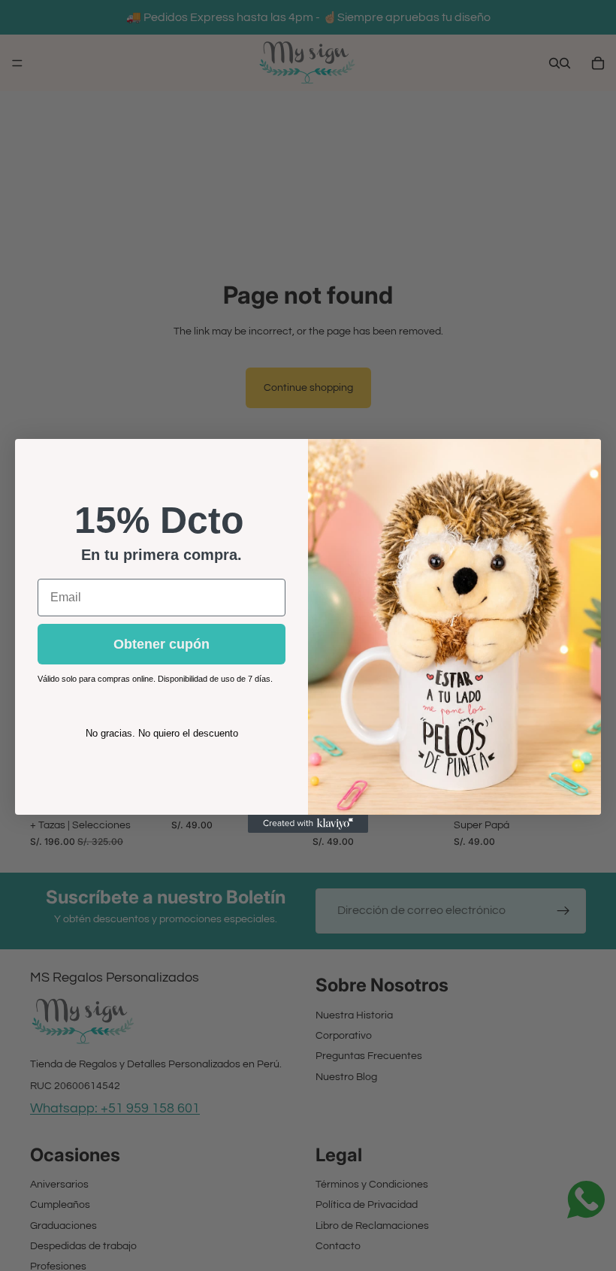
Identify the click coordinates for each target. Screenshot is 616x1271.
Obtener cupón (161, 644)
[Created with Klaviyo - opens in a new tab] (308, 824)
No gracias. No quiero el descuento (162, 733)
